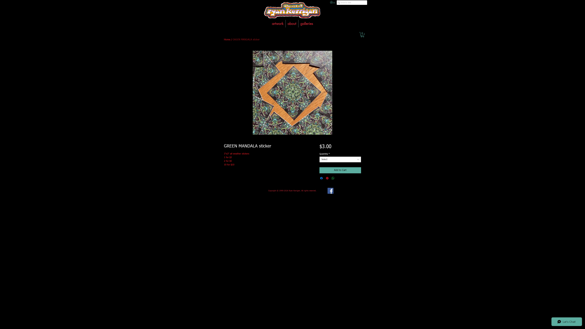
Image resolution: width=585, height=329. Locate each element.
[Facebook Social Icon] (330, 191)
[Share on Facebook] (321, 178)
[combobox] (340, 159)
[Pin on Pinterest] (327, 178)
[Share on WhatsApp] (333, 178)
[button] (362, 34)
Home (227, 40)
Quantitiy (324, 154)
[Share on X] (339, 178)
